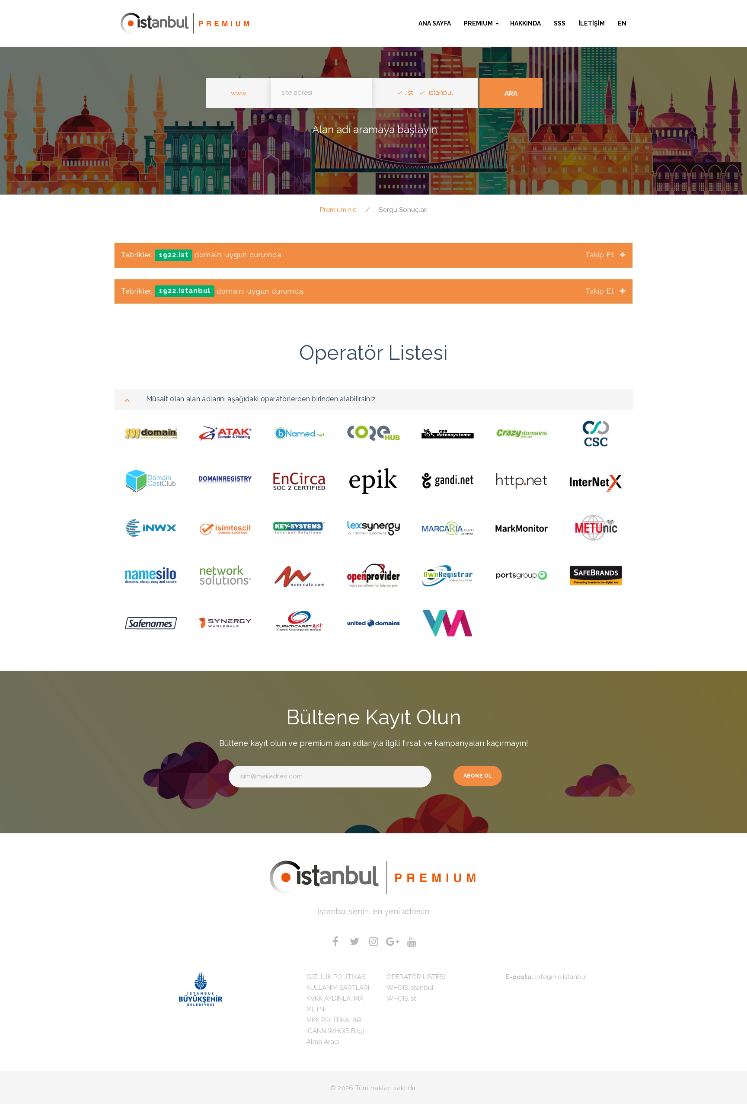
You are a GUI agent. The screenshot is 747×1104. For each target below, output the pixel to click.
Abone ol (477, 776)
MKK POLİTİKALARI (334, 1020)
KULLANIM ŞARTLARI (337, 988)
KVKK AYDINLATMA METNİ (335, 1004)
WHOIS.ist (401, 998)
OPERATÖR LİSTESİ (415, 977)
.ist (409, 93)
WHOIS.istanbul (410, 988)
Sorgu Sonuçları (403, 210)
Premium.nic (338, 210)
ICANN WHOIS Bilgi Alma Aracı (335, 1036)
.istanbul (440, 93)
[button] (481, 23)
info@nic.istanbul (561, 977)
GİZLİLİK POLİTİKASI (336, 977)
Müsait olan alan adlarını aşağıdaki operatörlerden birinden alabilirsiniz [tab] (261, 399)
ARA (510, 93)
